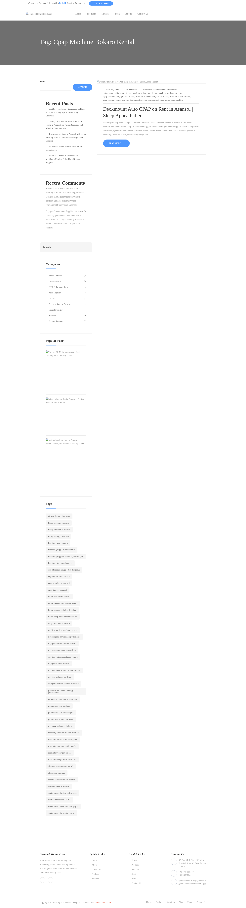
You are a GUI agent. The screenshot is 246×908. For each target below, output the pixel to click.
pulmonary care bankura (59, 706)
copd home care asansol (59, 576)
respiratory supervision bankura (62, 759)
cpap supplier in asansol (59, 583)
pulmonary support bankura (60, 719)
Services (105, 14)
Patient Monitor (55, 310)
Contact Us (142, 14)
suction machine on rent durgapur (63, 806)
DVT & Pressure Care (58, 287)
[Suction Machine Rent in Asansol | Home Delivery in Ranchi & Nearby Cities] (66, 441)
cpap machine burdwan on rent (167, 93)
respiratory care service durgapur (63, 739)
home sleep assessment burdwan (62, 617)
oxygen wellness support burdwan (63, 684)
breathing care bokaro (58, 543)
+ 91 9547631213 (102, 3)
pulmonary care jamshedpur (60, 712)
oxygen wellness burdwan (59, 677)
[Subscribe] (87, 247)
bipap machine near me (58, 523)
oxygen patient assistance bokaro (63, 657)
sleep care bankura (56, 773)
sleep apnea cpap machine (171, 100)
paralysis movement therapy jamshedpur (60, 691)
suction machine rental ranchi (61, 813)
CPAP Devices (55, 281)
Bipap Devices (55, 275)
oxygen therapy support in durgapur (64, 670)
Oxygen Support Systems (60, 304)
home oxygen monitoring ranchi (62, 603)
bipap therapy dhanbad (58, 536)
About (128, 14)
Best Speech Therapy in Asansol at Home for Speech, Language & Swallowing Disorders (66, 112)
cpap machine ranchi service (177, 96)
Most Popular (55, 293)
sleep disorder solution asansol (61, 779)
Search (42, 81)
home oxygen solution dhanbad (62, 610)
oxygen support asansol (58, 663)
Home (78, 14)
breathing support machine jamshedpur (65, 556)
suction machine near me (59, 800)
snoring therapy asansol (58, 786)
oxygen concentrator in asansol (62, 643)
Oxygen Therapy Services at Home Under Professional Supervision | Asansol (63, 201)
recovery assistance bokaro (60, 726)
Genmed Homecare (102, 902)
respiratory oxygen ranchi (59, 753)
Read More (115, 143)
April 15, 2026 (112, 90)
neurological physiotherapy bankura (64, 637)
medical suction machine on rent (62, 630)
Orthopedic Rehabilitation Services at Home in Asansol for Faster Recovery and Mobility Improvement (64, 124)
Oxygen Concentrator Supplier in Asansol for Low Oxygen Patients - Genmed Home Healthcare (66, 215)
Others (52, 298)
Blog (117, 14)
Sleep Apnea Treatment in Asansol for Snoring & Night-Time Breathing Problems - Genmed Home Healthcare (66, 192)
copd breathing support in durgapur (64, 570)
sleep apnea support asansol (60, 766)
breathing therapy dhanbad (60, 563)
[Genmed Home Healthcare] (39, 13)
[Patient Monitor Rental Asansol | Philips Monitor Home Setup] (66, 400)
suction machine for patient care (62, 793)
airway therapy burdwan (59, 516)
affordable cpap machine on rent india (160, 90)
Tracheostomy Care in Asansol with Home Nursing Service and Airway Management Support (66, 137)
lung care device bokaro (59, 623)
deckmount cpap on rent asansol (144, 100)
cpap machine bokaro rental (140, 93)
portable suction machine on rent (62, 699)
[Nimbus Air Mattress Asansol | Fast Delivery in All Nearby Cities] (66, 353)
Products (91, 14)
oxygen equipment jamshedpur (62, 650)
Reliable (63, 3)
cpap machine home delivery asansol (147, 96)
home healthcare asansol (59, 596)
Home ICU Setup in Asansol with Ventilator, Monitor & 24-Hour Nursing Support (63, 159)
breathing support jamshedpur (61, 550)
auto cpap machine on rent (115, 93)
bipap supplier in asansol (59, 529)
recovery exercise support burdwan (64, 733)
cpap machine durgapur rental (116, 96)
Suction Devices (56, 321)
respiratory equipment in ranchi (62, 746)
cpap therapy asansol (57, 590)
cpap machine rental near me (116, 100)
